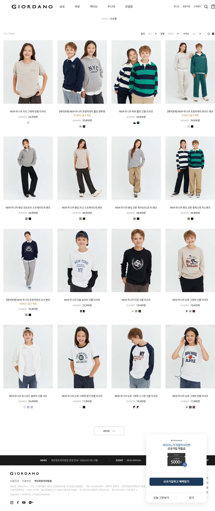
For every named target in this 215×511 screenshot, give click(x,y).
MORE (109, 431)
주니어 (111, 6)
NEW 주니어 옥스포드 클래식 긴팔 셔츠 (28, 396)
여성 (77, 6)
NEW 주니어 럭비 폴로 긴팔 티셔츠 (136, 111)
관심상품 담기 (50, 43)
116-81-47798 (32, 490)
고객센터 (197, 6)
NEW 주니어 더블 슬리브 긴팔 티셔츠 (82, 300)
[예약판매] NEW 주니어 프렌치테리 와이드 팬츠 (190, 111)
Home (105, 18)
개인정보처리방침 (43, 481)
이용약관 (26, 481)
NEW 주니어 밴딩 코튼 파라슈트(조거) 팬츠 (136, 207)
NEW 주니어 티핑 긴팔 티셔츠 (136, 300)
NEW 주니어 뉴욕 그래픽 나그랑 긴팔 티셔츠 (136, 396)
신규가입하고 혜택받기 (176, 481)
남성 (62, 6)
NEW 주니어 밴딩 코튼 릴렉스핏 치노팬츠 (190, 207)
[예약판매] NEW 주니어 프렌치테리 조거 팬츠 (28, 300)
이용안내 (14, 481)
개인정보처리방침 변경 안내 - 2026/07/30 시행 (74, 460)
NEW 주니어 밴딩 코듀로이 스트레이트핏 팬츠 (28, 207)
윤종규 (144, 486)
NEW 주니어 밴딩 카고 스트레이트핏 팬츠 (82, 207)
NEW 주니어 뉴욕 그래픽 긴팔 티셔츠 (190, 300)
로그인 (176, 6)
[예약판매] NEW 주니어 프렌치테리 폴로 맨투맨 (82, 111)
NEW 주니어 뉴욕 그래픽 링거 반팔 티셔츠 (82, 396)
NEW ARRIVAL (134, 460)
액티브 (93, 6)
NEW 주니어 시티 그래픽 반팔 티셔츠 (28, 111)
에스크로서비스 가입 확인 (123, 490)
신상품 (113, 18)
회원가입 (186, 6)
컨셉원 (129, 6)
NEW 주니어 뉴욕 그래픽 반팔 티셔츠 (190, 396)
